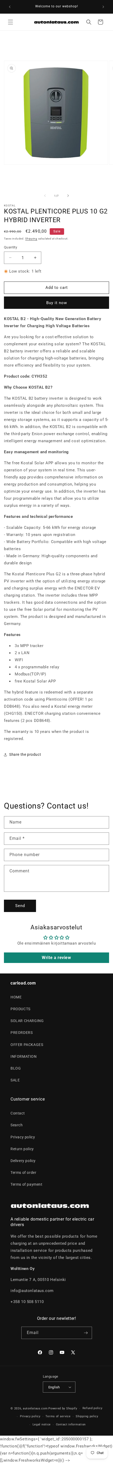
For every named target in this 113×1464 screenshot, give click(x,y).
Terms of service (57, 1416)
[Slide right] (68, 195)
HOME (16, 997)
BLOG (16, 1068)
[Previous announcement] (10, 7)
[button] (10, 22)
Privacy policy (23, 1137)
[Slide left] (45, 195)
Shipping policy (87, 1416)
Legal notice (42, 1424)
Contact (18, 1113)
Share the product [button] (25, 754)
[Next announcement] (103, 7)
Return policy (22, 1149)
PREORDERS (22, 1032)
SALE (15, 1080)
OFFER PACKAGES (27, 1045)
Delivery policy (23, 1161)
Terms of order (23, 1172)
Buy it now (56, 302)
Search (17, 1125)
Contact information (71, 1424)
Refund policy (92, 1408)
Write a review (56, 957)
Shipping (31, 238)
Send (20, 905)
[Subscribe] (86, 1333)
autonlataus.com (35, 1408)
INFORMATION (24, 1056)
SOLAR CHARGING (27, 1021)
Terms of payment (27, 1184)
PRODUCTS (20, 1009)
